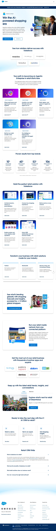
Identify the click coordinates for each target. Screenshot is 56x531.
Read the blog (43, 441)
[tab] (24, 391)
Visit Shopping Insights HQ (14, 308)
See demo (7, 441)
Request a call (25, 441)
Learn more (6, 114)
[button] (53, 271)
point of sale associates (17, 459)
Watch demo (7, 38)
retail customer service (33, 458)
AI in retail (12, 461)
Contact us (18, 38)
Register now (46, 7)
